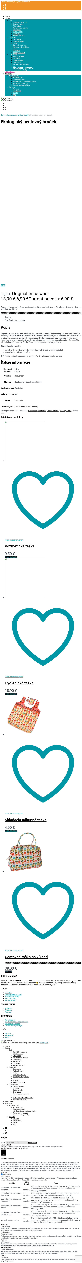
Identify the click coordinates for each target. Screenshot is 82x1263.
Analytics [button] (4, 1240)
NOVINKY (16, 51)
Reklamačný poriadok (20, 83)
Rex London (19, 376)
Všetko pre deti (18, 36)
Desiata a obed (18, 24)
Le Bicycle (19, 400)
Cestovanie (17, 39)
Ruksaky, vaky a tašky (20, 28)
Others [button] (3, 1255)
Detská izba (17, 30)
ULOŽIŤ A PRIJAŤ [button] (7, 1261)
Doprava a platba (18, 79)
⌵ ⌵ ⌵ (15, 49)
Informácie (8, 74)
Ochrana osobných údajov (21, 85)
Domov (7, 16)
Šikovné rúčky (17, 32)
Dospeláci (12, 37)
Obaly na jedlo (18, 60)
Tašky (15, 43)
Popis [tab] (8, 317)
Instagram (8, 1008)
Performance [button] (5, 1232)
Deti (10, 20)
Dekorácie (16, 58)
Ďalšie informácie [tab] (15, 320)
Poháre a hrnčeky (43, 356)
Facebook (8, 1010)
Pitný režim (17, 26)
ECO (2, 413)
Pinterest (8, 1012)
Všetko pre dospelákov (21, 47)
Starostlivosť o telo (19, 45)
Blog (14, 95)
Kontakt (15, 93)
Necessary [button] (4, 1172)
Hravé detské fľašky (20, 70)
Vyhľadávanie (32, 1142)
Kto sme (12, 87)
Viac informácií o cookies (9, 1148)
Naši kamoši (17, 91)
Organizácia (17, 62)
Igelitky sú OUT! (19, 53)
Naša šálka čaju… (10, 998)
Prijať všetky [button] (23, 1148)
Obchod (7, 18)
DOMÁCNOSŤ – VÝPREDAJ (23, 68)
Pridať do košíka (11, 557)
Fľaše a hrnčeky (18, 41)
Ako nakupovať (14, 76)
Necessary (7, 1174)
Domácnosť (11, 115)
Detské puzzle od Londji (13, 995)
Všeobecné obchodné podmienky (24, 81)
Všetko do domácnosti (20, 64)
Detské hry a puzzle (20, 22)
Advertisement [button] (6, 1248)
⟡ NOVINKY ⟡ (9, 72)
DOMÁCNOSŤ (14, 55)
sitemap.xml (44, 1043)
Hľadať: (3, 1142)
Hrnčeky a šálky (18, 57)
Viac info (8, 972)
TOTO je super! (6, 1145)
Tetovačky (16, 34)
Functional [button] (4, 1224)
